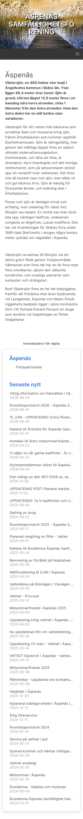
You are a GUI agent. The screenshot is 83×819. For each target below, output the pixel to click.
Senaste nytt (25, 384)
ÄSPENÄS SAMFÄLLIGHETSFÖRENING (41, 24)
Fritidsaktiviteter (29, 367)
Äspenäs (20, 358)
